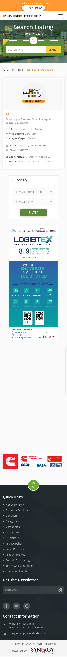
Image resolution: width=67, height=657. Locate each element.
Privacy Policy (14, 543)
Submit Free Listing (18, 560)
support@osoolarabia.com (33, 145)
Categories (12, 521)
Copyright (12, 515)
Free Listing (34, 8)
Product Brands (15, 554)
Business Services (17, 510)
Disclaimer (12, 538)
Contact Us (12, 532)
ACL (8, 113)
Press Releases (15, 549)
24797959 (24, 150)
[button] (33, 192)
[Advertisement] (37, 371)
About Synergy (15, 504)
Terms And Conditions (19, 566)
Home (26, 33)
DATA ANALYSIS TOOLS (41, 70)
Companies (13, 527)
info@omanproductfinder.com (35, 2)
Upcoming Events (16, 571)
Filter (33, 212)
